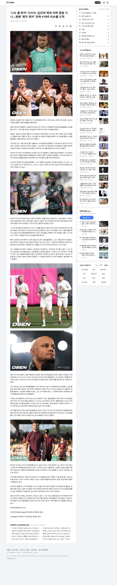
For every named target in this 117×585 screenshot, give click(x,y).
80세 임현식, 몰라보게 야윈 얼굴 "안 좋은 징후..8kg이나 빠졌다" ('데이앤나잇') (57, 536)
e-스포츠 (84, 282)
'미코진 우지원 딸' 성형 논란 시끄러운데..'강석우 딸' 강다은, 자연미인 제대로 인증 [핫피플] (26, 528)
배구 (94, 278)
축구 (94, 270)
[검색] (108, 2)
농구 (84, 278)
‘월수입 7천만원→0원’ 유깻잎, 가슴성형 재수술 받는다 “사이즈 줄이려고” (26, 531)
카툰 (94, 282)
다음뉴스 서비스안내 (12, 550)
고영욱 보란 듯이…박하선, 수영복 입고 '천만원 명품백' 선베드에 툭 (57, 528)
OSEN (11, 2)
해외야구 (94, 274)
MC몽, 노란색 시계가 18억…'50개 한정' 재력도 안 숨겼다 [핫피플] (57, 531)
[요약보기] (56, 26)
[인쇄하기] (70, 26)
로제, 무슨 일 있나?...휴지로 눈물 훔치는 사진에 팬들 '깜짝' (26, 539)
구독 (98, 2)
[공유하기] (103, 2)
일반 (103, 278)
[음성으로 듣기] (59, 26)
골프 (103, 274)
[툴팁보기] (108, 9)
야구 (84, 274)
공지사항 (33, 550)
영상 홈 (103, 282)
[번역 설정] (63, 26)
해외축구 (103, 270)
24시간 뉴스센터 (25, 550)
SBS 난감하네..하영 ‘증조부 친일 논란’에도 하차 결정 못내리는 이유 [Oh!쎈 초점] (26, 534)
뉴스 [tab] (96, 265)
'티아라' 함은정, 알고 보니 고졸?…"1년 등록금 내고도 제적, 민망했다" (57, 539)
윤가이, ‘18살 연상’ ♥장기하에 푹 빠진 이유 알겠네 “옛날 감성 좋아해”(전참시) (26, 536)
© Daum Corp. (10, 558)
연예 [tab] (101, 265)
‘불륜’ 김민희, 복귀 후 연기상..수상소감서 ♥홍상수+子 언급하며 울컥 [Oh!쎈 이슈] (57, 534)
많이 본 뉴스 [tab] (86, 218)
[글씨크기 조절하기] (67, 26)
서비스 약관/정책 (43, 550)
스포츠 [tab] (106, 265)
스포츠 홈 (84, 270)
